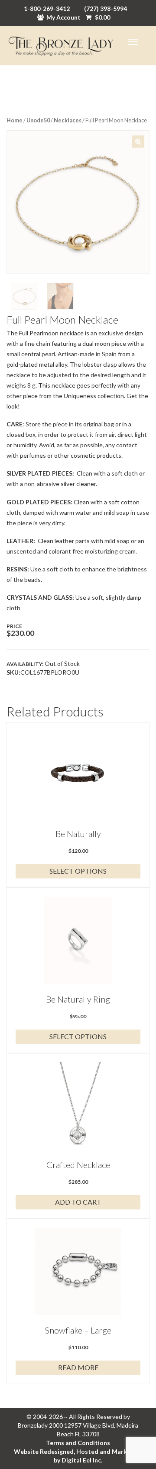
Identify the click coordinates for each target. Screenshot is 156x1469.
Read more (78, 1367)
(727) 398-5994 (105, 8)
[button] (138, 141)
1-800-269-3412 (47, 8)
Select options (78, 871)
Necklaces (67, 120)
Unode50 (38, 120)
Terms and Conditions (78, 1442)
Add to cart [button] (78, 1202)
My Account (63, 17)
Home (14, 120)
